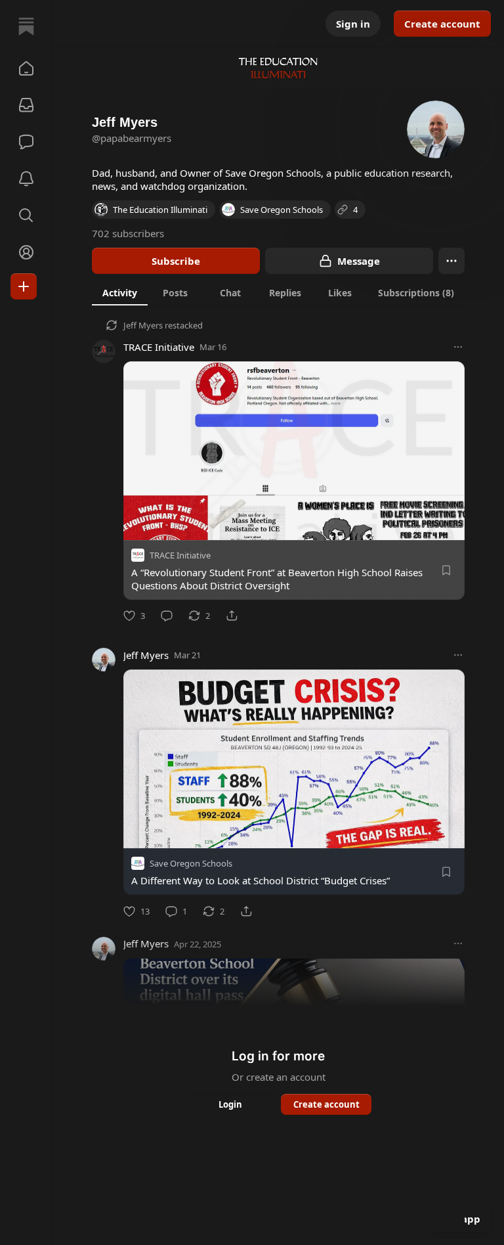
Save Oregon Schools (191, 864)
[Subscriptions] (26, 105)
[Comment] (167, 615)
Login (230, 1104)
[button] (26, 68)
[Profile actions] (451, 261)
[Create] (23, 286)
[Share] (231, 615)
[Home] (26, 26)
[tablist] (278, 292)
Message (358, 260)
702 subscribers (128, 233)
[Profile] (26, 252)
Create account (442, 23)
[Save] (446, 570)
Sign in (353, 23)
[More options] (458, 346)
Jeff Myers (143, 325)
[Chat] (26, 142)
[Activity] (26, 178)
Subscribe (176, 260)
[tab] (120, 292)
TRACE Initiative (158, 346)
